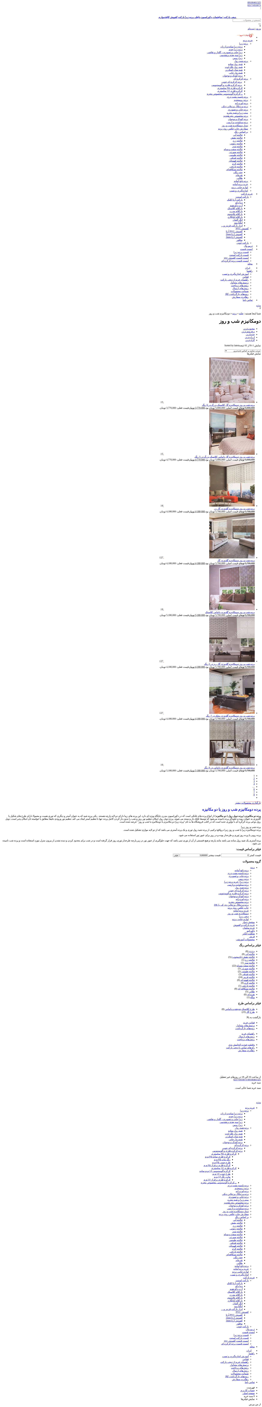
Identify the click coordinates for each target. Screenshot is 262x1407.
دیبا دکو (239, 202)
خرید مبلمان (249, 928)
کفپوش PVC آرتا (234, 231)
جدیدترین (250, 334)
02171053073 (254, 5)
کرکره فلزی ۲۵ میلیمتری (230, 88)
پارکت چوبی (243, 1326)
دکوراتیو (251, 931)
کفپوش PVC (242, 228)
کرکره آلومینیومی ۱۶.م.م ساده (215, 1171)
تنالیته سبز (237, 146)
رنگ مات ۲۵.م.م (222, 1159)
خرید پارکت (247, 194)
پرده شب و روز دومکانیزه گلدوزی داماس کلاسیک (230, 612)
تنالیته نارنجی (236, 166)
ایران (248, 1350)
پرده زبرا (243, 43)
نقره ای (251, 994)
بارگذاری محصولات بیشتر (248, 803)
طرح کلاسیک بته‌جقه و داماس (240, 1009)
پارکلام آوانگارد (235, 217)
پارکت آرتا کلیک (235, 199)
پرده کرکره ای (240, 78)
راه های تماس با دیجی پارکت (240, 1047)
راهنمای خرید (248, 1033)
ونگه (252, 997)
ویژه (258, 305)
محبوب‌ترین (249, 328)
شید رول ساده (235, 64)
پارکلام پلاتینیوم (235, 214)
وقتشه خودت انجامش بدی (241, 1044)
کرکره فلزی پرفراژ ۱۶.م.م (217, 1179)
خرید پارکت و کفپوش (244, 925)
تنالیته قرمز (249, 977)
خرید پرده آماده (240, 184)
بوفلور (239, 240)
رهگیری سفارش (240, 297)
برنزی (252, 951)
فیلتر (176, 855)
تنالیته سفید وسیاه (246, 965)
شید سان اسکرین (234, 70)
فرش (252, 936)
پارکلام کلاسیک (235, 208)
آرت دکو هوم (236, 205)
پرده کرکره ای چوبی (232, 82)
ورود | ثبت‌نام (254, 28)
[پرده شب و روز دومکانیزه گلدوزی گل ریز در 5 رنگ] (209, 661)
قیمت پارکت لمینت (239, 255)
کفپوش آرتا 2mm (234, 234)
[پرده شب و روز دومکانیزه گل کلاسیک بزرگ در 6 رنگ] (209, 402)
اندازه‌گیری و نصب (239, 190)
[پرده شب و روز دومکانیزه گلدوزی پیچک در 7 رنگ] (209, 713)
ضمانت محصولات (240, 291)
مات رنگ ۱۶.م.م (222, 1177)
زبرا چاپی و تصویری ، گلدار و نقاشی (225, 52)
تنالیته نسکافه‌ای (234, 169)
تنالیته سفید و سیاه (233, 149)
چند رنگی (238, 172)
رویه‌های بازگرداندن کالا (237, 294)
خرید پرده (248, 40)
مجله (250, 264)
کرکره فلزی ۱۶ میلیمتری (230, 91)
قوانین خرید (249, 1022)
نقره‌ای (239, 175)
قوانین (245, 277)
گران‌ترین (250, 340)
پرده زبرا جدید (236, 49)
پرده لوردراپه (241, 103)
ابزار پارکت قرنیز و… (232, 225)
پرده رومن (241, 100)
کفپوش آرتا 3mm (234, 237)
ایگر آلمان (238, 220)
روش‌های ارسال (240, 288)
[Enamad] (251, 1074)
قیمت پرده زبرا (241, 252)
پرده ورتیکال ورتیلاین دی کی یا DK (231, 905)
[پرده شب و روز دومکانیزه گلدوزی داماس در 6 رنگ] (209, 764)
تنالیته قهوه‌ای (236, 161)
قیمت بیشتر (214, 855)
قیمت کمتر (255, 855)
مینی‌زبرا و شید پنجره (237, 112)
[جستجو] (259, 23)
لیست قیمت (246, 249)
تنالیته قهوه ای (247, 980)
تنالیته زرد (238, 140)
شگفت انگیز (248, 933)
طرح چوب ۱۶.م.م (221, 1174)
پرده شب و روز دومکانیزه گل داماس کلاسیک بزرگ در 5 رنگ (225, 457)
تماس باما (248, 300)
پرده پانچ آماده (241, 181)
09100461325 (254, 2)
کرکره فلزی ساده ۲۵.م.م (217, 1156)
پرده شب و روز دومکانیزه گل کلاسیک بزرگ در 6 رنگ (228, 405)
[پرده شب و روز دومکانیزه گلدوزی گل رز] (209, 505)
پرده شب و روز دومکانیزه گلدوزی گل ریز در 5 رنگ (229, 664)
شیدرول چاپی (236, 73)
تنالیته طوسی (236, 155)
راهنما (250, 271)
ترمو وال (250, 1329)
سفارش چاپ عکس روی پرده (233, 128)
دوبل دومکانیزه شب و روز (235, 125)
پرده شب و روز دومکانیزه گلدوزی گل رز (234, 508)
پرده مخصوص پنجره (235, 116)
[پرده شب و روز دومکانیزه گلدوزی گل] (209, 557)
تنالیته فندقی (236, 158)
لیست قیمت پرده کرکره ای (235, 260)
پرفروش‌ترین (248, 331)
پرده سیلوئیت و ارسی (237, 122)
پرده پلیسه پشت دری (237, 97)
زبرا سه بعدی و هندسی (231, 55)
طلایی (240, 178)
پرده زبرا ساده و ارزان (231, 46)
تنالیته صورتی (236, 152)
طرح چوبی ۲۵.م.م (221, 1162)
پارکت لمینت (242, 197)
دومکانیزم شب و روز (238, 913)
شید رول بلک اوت (234, 67)
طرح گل (250, 1012)
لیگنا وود (238, 222)
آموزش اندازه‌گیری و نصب (235, 274)
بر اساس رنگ (241, 132)
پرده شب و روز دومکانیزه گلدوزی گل (236, 560)
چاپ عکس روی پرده (238, 907)
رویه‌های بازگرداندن (245, 1028)
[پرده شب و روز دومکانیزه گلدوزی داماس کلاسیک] (209, 609)
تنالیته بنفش (237, 137)
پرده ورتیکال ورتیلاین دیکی (234, 106)
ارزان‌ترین (250, 337)
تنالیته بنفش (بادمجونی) (243, 957)
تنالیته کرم (237, 163)
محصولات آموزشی (245, 939)
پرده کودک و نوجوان (233, 75)
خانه (241, 313)
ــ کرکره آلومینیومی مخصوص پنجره (225, 94)
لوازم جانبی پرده (240, 187)
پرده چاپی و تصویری (238, 109)
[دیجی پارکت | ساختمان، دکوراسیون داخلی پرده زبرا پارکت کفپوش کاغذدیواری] (249, 1099)
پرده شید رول (241, 61)
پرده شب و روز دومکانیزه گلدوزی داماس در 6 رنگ (229, 767)
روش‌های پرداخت (240, 285)
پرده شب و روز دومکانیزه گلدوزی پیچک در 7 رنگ (230, 716)
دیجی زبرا (244, 916)
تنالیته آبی (238, 135)
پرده (234, 313)
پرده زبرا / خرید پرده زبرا (236, 882)
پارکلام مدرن (236, 211)
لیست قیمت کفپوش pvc (236, 258)
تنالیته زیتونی (236, 143)
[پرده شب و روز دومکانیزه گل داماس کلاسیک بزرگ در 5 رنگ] (209, 454)
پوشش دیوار (249, 922)
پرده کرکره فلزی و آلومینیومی (227, 85)
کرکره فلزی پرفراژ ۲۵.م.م (217, 1165)
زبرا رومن (238, 58)
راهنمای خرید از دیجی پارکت (234, 279)
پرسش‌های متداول (239, 282)
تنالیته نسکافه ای (246, 988)
